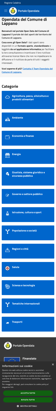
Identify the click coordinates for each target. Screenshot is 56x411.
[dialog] (28, 386)
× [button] (53, 365)
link (11, 387)
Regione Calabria (12, 2)
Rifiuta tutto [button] (28, 400)
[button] (28, 406)
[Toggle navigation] (5, 10)
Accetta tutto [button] (28, 393)
